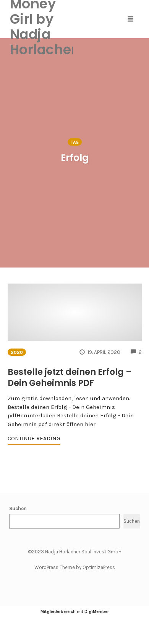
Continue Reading (34, 438)
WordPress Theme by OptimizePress (74, 567)
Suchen (18, 508)
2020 (17, 352)
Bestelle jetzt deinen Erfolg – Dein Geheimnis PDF (70, 377)
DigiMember (96, 611)
